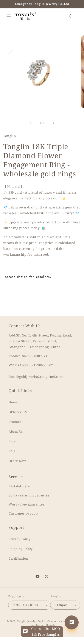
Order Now (17, 461)
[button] (8, 16)
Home (13, 402)
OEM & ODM (18, 412)
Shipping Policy (21, 549)
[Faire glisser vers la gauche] (30, 123)
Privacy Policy (19, 539)
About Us (16, 431)
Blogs (13, 441)
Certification (18, 558)
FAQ (12, 451)
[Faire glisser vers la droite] (53, 123)
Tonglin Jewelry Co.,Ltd (32, 621)
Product (15, 422)
